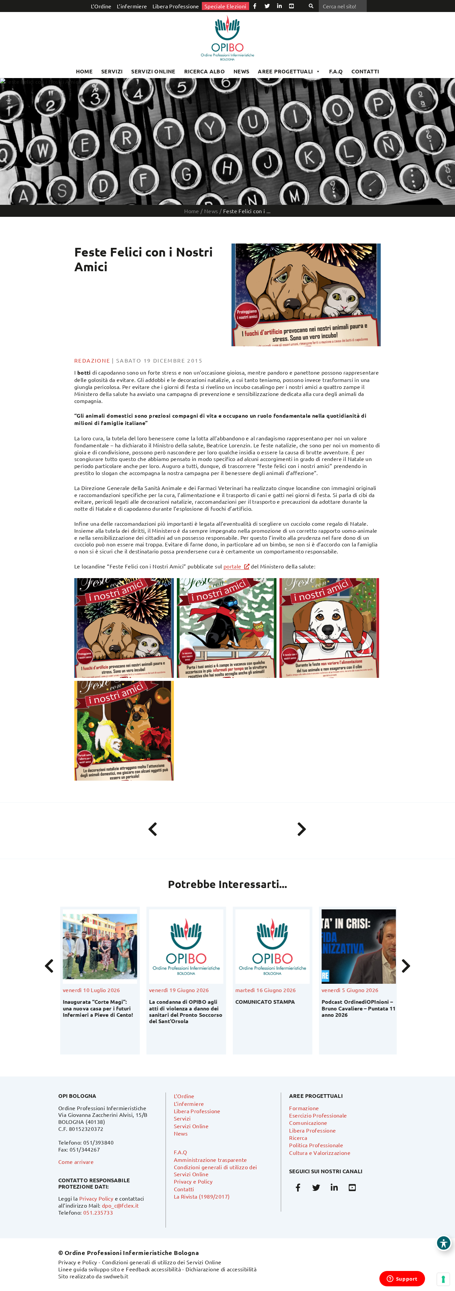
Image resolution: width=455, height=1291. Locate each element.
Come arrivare (76, 1161)
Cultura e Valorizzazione (319, 1152)
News (241, 71)
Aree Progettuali (285, 71)
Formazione (304, 1108)
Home (84, 71)
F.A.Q (336, 71)
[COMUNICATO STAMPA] (270, 946)
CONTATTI (365, 71)
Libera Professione (176, 6)
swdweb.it (116, 1276)
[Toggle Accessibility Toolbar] (444, 1243)
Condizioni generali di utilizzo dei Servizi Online (162, 1262)
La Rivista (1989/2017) (202, 1196)
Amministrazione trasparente (210, 1159)
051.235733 (98, 1212)
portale (232, 566)
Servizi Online (153, 71)
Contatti (184, 1189)
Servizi (112, 71)
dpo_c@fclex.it (120, 1205)
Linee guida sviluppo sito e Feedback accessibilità (119, 1269)
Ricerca (298, 1137)
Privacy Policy (96, 1198)
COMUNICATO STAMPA (263, 1001)
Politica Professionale (316, 1145)
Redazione (92, 360)
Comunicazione (308, 1122)
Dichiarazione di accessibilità (221, 1269)
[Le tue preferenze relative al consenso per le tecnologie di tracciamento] (443, 1279)
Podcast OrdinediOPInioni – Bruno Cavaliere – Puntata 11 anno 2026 (357, 1008)
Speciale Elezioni (225, 6)
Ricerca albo (204, 71)
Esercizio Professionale (318, 1115)
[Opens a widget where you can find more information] (402, 1279)
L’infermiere (132, 6)
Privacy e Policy (193, 1181)
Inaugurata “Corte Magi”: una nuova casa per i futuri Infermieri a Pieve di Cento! (96, 1008)
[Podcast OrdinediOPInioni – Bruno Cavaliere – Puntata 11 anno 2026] (357, 946)
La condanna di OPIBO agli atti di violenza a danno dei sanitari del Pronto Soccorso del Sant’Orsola (184, 1011)
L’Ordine (101, 6)
